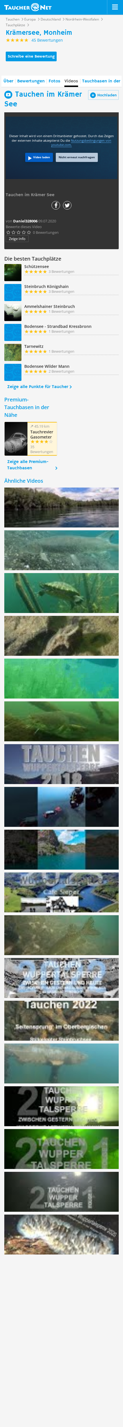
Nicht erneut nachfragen (77, 157)
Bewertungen (31, 81)
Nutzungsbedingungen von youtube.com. (81, 142)
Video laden (41, 157)
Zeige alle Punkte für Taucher (37, 387)
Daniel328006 (25, 221)
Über (8, 81)
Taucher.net (27, 7)
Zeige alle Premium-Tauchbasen (28, 465)
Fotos (54, 81)
